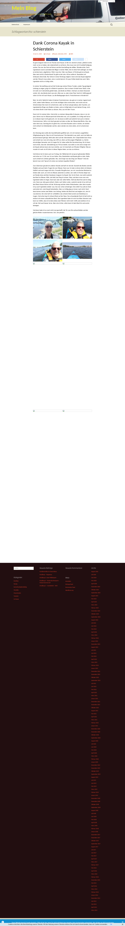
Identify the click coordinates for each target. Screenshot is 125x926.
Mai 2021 (93, 714)
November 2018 (95, 801)
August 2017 (94, 847)
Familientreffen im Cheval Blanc (48, 571)
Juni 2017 (93, 853)
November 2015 (95, 880)
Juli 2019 (93, 780)
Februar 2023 (95, 665)
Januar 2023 (94, 668)
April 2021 (94, 717)
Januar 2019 (94, 795)
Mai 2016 (93, 868)
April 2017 (94, 859)
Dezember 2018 (95, 798)
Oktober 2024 (95, 614)
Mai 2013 (93, 904)
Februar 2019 (95, 792)
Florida (15, 584)
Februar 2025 (95, 608)
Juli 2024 (93, 623)
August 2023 (94, 647)
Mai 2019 (93, 786)
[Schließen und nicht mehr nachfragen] (122, 922)
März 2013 (94, 910)
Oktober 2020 (95, 735)
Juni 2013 (93, 901)
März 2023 (94, 662)
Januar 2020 (94, 762)
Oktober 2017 (95, 841)
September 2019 (95, 774)
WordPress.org (69, 590)
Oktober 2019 (95, 771)
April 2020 (94, 753)
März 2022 (94, 695)
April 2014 (94, 886)
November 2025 (95, 587)
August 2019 (94, 777)
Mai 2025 (93, 599)
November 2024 (95, 611)
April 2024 (94, 632)
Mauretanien (17, 593)
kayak (55, 54)
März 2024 (94, 635)
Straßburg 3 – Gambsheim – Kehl (48, 586)
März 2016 (94, 874)
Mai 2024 (93, 629)
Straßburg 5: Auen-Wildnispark (48, 577)
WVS (65, 54)
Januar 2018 (94, 831)
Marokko (16, 590)
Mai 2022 (93, 689)
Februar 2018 (95, 828)
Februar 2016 (95, 877)
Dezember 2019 (95, 765)
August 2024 (94, 620)
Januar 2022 (94, 698)
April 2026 (94, 583)
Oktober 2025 (95, 590)
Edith (71, 54)
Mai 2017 (93, 856)
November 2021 (95, 704)
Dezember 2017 (95, 834)
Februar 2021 (95, 723)
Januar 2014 (94, 895)
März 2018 (94, 825)
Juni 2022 (93, 686)
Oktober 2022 (95, 677)
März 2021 (94, 720)
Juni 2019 (93, 783)
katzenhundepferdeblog (20, 587)
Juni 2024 (93, 626)
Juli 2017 (93, 850)
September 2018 (95, 807)
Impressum (26, 24)
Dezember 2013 (95, 898)
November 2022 (95, 674)
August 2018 (94, 810)
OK (111, 924)
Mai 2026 (93, 580)
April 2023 (94, 659)
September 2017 (95, 844)
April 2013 (94, 907)
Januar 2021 (94, 726)
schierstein (60, 54)
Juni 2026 (93, 577)
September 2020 (95, 738)
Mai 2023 (93, 656)
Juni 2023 (93, 653)
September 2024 (95, 617)
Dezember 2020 (95, 729)
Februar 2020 (95, 759)
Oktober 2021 (95, 707)
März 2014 (94, 889)
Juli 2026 (93, 574)
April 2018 (94, 822)
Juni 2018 (93, 816)
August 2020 (94, 741)
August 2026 (94, 571)
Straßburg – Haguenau (46, 574)
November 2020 (95, 732)
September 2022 (95, 680)
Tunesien (16, 596)
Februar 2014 (95, 892)
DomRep (16, 581)
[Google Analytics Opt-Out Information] (3, 922)
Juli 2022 (93, 683)
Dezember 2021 (95, 701)
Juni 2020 (93, 747)
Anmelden (68, 581)
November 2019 (95, 768)
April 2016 (94, 871)
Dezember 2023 (95, 644)
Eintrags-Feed (69, 584)
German (105, 1)
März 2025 (94, 605)
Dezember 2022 (95, 671)
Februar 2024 (95, 638)
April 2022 (94, 692)
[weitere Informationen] (86, 59)
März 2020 (94, 756)
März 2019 (94, 789)
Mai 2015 (93, 883)
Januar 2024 (94, 641)
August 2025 (94, 596)
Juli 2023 (93, 650)
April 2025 (94, 602)
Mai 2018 (93, 819)
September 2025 (95, 593)
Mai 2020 (93, 750)
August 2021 (94, 710)
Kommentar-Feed (70, 587)
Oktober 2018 (95, 804)
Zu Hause (47, 54)
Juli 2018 (93, 813)
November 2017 (95, 838)
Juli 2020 (93, 744)
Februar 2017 (95, 865)
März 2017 (94, 862)
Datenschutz (15, 24)
